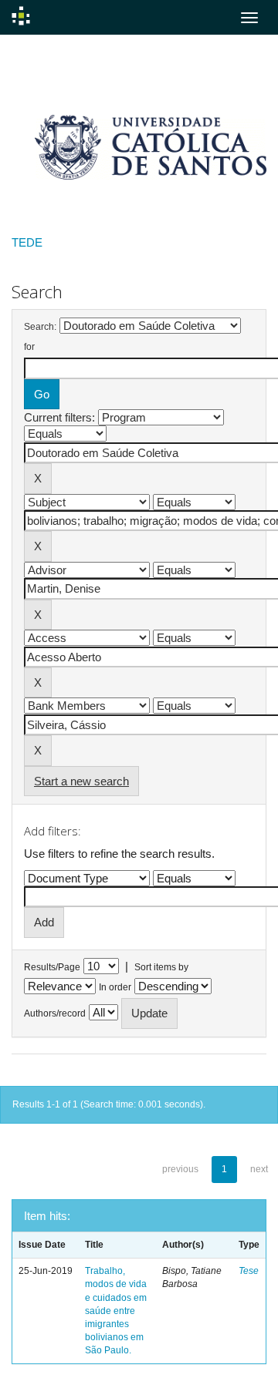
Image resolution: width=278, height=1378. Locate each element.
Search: (40, 326)
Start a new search (81, 781)
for (29, 346)
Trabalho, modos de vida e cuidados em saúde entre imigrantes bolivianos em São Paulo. (116, 1310)
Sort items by (161, 967)
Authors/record (55, 1013)
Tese (249, 1270)
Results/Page (52, 967)
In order (115, 987)
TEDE (27, 242)
